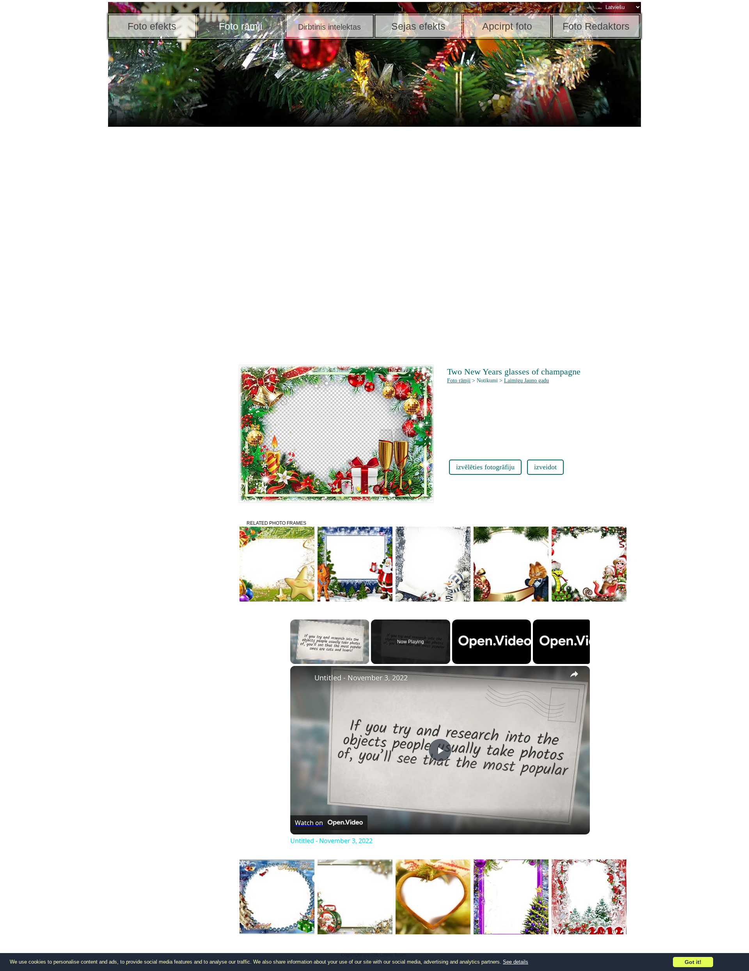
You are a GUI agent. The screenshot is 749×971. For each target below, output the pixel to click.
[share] (574, 674)
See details (515, 962)
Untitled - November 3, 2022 (361, 677)
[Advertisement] (168, 250)
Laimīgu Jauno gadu (526, 380)
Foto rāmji (458, 380)
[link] (303, 678)
